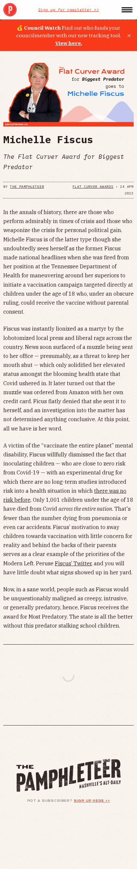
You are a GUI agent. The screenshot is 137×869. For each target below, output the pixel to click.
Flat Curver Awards (92, 186)
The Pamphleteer (27, 186)
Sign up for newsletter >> (68, 9)
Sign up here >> (92, 800)
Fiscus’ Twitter (73, 563)
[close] (129, 35)
